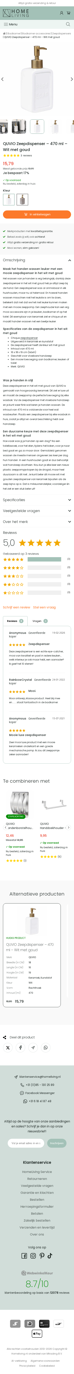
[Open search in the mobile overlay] (68, 24)
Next (71, 79)
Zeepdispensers (61, 33)
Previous (2, 79)
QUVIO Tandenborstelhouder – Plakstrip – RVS (20, 827)
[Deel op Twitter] (8, 1048)
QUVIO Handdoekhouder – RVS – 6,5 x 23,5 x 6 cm (54, 825)
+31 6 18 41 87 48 (40, 1101)
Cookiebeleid (47, 1365)
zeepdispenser (29, 338)
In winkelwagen (40, 214)
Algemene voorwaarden (45, 1360)
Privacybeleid (27, 1365)
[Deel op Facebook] (20, 1048)
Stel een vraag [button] (44, 607)
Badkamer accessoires (36, 33)
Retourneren (37, 1178)
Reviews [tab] (12, 621)
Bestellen (37, 1199)
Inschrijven (57, 1143)
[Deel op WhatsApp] (46, 1048)
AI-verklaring (19, 1360)
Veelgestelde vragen (37, 1185)
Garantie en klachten (37, 1192)
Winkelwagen (68, 13)
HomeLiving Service (37, 1172)
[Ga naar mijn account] (62, 13)
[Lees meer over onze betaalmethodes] (15, 1324)
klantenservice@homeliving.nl (40, 1077)
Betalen (37, 1213)
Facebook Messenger (40, 1093)
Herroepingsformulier (37, 1206)
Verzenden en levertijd (37, 1227)
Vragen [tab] (37, 621)
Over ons (37, 1234)
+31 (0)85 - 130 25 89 (40, 1085)
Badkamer (13, 33)
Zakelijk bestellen (37, 1220)
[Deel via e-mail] (33, 1048)
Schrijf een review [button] (16, 607)
